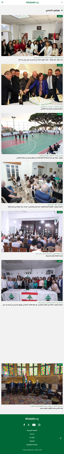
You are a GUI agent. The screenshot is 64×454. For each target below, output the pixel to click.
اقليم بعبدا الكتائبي (58, 107)
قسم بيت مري (59, 303)
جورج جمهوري (44, 107)
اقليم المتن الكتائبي (43, 156)
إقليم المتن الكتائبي (48, 58)
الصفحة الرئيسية (32, 430)
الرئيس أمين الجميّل (47, 254)
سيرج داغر (50, 107)
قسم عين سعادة (59, 156)
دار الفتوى (50, 406)
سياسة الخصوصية (32, 444)
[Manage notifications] (60, 438)
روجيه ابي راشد (41, 303)
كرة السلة (52, 156)
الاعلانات (32, 441)
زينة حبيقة (60, 205)
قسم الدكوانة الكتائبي (58, 254)
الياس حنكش (39, 254)
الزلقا (56, 205)
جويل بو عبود (50, 205)
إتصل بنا (32, 437)
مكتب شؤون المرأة (58, 58)
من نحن (32, 434)
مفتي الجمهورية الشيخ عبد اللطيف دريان (38, 406)
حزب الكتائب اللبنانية (38, 58)
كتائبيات (60, 16)
